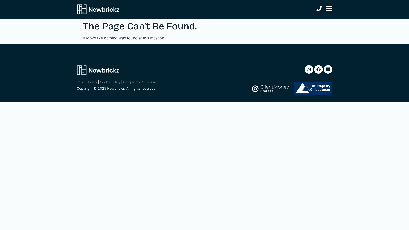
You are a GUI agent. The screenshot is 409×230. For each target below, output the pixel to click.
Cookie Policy (110, 82)
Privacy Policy (87, 82)
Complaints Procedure (139, 82)
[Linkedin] (328, 69)
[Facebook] (318, 69)
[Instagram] (309, 69)
